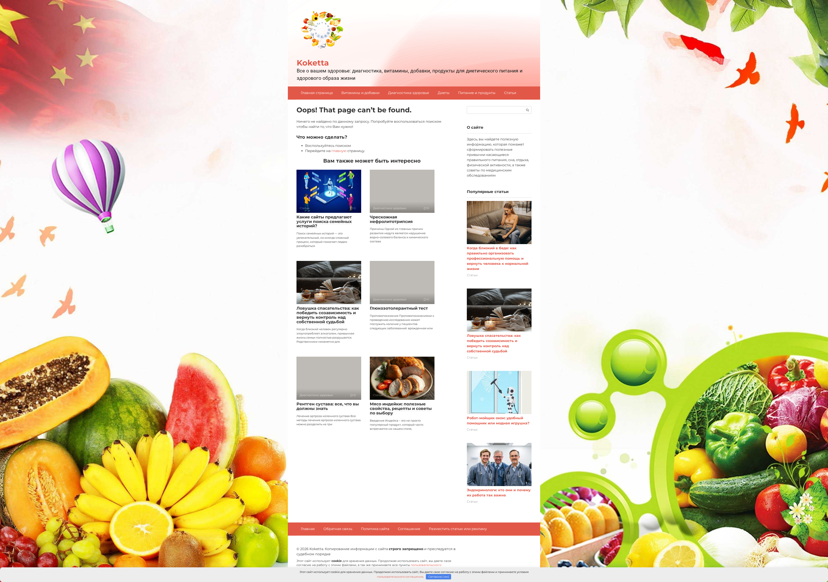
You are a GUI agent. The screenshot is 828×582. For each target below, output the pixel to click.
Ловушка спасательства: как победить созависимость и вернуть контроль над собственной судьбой (327, 315)
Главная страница (317, 93)
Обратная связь (337, 529)
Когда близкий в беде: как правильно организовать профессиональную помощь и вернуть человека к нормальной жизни (497, 258)
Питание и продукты (477, 93)
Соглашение (409, 529)
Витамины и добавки (360, 93)
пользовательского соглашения (400, 576)
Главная (308, 529)
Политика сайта (375, 529)
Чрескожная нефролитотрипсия (391, 219)
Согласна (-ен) (438, 576)
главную (339, 151)
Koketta (313, 62)
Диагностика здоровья (408, 93)
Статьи (510, 93)
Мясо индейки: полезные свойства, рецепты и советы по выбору (401, 409)
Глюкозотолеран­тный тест (399, 308)
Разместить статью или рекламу (458, 529)
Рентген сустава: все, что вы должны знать (327, 406)
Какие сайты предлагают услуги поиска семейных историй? (324, 222)
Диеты (444, 93)
